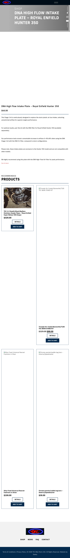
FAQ (37, 539)
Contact (46, 539)
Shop (22, 539)
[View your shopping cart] (67, 2)
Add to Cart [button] (52, 340)
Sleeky (35, 554)
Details (18, 222)
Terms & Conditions (9, 552)
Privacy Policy (21, 552)
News (30, 539)
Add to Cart (17, 227)
